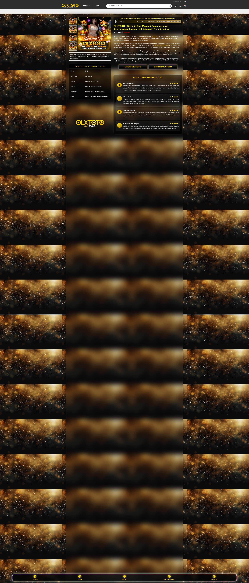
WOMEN (86, 6)
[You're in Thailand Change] (185, 1)
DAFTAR (124, 579)
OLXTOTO (155, 36)
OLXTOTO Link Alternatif (162, 45)
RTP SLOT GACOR (169, 579)
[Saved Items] (185, 6)
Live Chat (214, 579)
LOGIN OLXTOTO (133, 67)
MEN (97, 6)
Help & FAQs (177, 1)
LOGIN (80, 579)
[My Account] (175, 6)
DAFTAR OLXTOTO (163, 67)
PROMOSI (35, 579)
